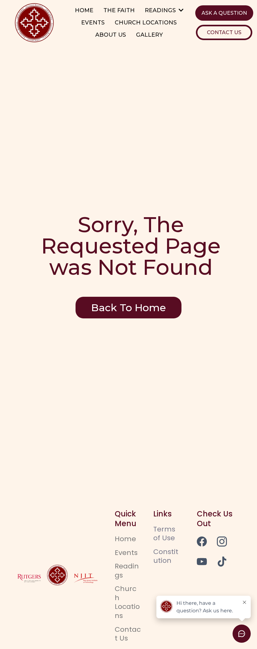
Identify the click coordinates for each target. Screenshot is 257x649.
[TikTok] (222, 562)
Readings (127, 570)
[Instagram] (222, 541)
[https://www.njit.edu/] (85, 578)
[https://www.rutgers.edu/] (29, 578)
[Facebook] (202, 541)
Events (126, 552)
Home (125, 539)
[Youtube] (202, 562)
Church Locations (127, 602)
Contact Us (128, 634)
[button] (180, 10)
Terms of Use (164, 533)
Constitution (165, 556)
